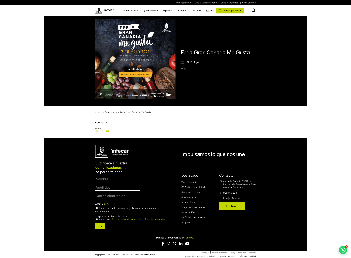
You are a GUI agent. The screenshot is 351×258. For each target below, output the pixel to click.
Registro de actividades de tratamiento (200, 256)
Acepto (102, 203)
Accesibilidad (188, 202)
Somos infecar (130, 10)
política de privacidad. (154, 219)
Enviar (100, 226)
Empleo (185, 222)
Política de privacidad (247, 256)
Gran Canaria (249, 2)
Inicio (98, 112)
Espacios (167, 10)
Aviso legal (205, 253)
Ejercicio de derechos (227, 256)
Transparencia (183, 2)
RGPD (106, 203)
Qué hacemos (150, 10)
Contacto (196, 10)
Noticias (181, 10)
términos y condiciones (124, 219)
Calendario (111, 112)
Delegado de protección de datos (243, 253)
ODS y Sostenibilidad (206, 2)
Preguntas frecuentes (193, 207)
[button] (343, 250)
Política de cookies (219, 253)
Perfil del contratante (193, 217)
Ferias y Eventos (232, 10)
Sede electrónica (229, 2)
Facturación (188, 212)
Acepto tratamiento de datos (111, 216)
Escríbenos (232, 206)
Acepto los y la (132, 219)
